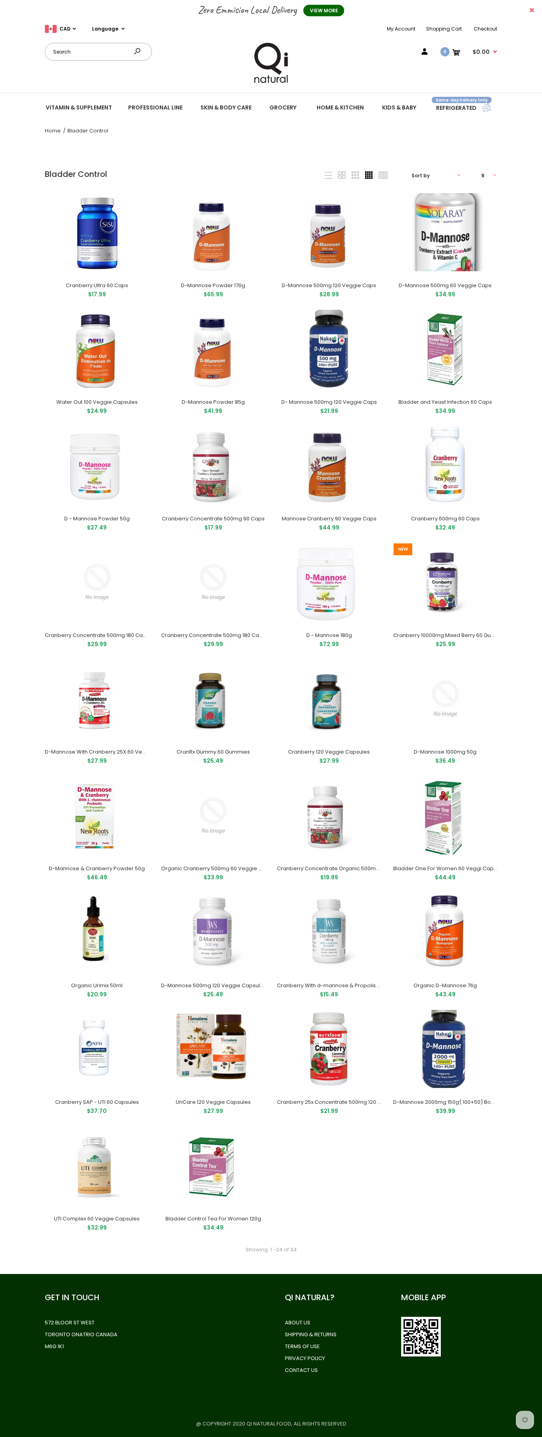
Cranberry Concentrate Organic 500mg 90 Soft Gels (344, 868)
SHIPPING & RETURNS (310, 1334)
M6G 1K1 (54, 1346)
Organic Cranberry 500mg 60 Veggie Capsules (222, 868)
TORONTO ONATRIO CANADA (81, 1334)
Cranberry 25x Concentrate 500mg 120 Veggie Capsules (349, 1102)
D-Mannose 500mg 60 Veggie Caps (445, 285)
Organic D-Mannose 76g (445, 985)
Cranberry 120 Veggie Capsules (329, 752)
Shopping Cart (444, 28)
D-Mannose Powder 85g (212, 402)
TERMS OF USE (302, 1346)
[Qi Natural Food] (271, 82)
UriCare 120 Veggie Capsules (212, 1102)
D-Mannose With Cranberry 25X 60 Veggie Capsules (112, 752)
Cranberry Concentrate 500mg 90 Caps (212, 518)
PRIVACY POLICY (305, 1358)
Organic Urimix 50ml (97, 985)
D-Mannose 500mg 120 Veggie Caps (329, 285)
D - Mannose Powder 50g (97, 518)
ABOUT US (297, 1322)
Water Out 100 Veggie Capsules (97, 402)
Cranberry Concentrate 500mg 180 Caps (97, 635)
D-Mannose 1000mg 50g (445, 752)
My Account (401, 28)
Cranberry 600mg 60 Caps (445, 518)
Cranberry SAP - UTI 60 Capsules (97, 1102)
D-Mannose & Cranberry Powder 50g (97, 868)
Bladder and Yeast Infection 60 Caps (445, 402)
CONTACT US (301, 1370)
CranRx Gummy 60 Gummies (213, 752)
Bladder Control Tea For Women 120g (213, 1218)
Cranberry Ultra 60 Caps (97, 285)
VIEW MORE (324, 10)
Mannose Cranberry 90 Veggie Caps (329, 518)
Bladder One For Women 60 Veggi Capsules (450, 868)
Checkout (485, 28)
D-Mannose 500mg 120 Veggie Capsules (213, 985)
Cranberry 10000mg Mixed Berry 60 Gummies (451, 635)
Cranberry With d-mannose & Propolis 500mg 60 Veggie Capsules (363, 985)
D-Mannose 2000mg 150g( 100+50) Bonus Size (452, 1102)
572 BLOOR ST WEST (69, 1322)
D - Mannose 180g (329, 635)
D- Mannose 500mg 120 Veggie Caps (329, 402)
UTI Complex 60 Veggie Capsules (97, 1218)
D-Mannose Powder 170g (213, 285)
